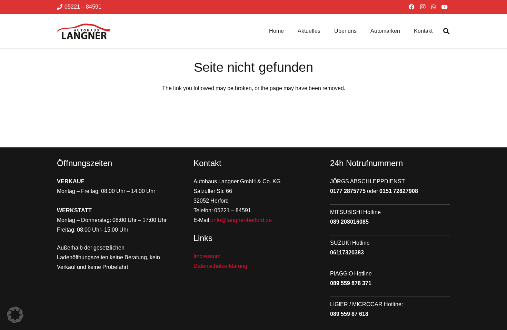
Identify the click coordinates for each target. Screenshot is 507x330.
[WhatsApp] (433, 6)
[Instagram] (422, 6)
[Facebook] (411, 6)
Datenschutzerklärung (220, 266)
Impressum (206, 256)
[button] (446, 31)
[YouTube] (444, 6)
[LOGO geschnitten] (84, 31)
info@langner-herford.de (242, 220)
